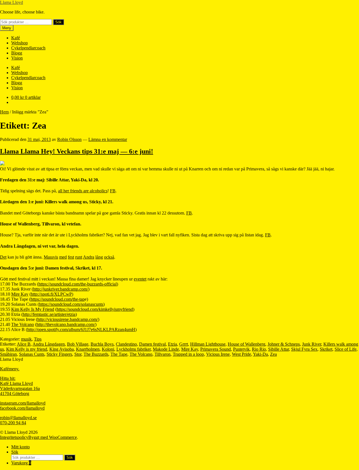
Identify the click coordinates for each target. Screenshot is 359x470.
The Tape (119, 354)
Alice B (24, 344)
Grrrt (183, 344)
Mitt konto (20, 446)
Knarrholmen (88, 349)
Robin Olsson (69, 139)
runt (78, 257)
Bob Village (77, 344)
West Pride (241, 354)
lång (99, 257)
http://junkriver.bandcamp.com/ (60, 289)
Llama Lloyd (11, 2)
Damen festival (152, 344)
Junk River (311, 344)
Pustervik (241, 349)
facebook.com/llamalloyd (22, 408)
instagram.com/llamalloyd (22, 403)
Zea (273, 354)
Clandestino (126, 344)
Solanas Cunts (31, 354)
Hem (4, 111)
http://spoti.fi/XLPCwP (51, 294)
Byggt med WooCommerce (52, 437)
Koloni (108, 349)
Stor (77, 354)
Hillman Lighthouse (207, 344)
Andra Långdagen (49, 344)
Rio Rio (259, 349)
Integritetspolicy (14, 437)
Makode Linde (166, 349)
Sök (58, 22)
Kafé (15, 37)
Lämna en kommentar (107, 139)
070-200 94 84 (13, 422)
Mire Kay (19, 294)
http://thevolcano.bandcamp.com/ (65, 324)
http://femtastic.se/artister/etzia (49, 314)
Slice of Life (345, 349)
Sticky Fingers (59, 354)
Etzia (172, 344)
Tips (38, 339)
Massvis (51, 257)
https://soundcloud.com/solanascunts (71, 304)
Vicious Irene (218, 354)
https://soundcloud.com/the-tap (58, 299)
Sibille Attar (278, 349)
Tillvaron (163, 354)
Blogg (16, 53)
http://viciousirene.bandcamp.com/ (67, 319)
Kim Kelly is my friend (26, 349)
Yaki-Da (260, 354)
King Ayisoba (61, 349)
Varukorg (21, 462)
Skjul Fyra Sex (304, 349)
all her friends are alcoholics (82, 190)
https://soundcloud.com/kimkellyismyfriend (95, 309)
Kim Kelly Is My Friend (32, 309)
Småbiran (8, 354)
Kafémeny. (9, 368)
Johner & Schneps (284, 344)
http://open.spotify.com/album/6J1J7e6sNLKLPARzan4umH (81, 329)
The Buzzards (96, 354)
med (63, 257)
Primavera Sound (215, 349)
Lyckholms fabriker (133, 349)
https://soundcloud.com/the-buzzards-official (77, 284)
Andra (88, 257)
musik (26, 339)
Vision (17, 58)
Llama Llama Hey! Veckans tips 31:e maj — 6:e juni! (76, 151)
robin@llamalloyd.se (18, 417)
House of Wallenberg (246, 344)
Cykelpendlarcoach (28, 47)
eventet (140, 279)
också (109, 257)
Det (3, 257)
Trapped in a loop (188, 354)
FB (113, 190)
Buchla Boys (102, 344)
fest (71, 257)
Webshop (19, 42)
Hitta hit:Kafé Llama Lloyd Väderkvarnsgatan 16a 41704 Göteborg (20, 386)
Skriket (326, 349)
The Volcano (22, 324)
